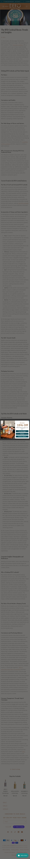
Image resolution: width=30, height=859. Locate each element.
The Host (22, 433)
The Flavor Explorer (22, 436)
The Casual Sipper (22, 431)
